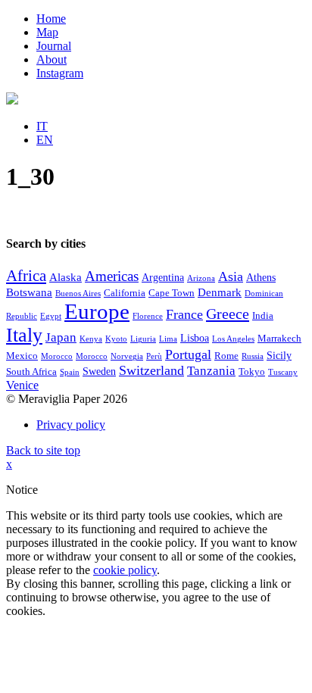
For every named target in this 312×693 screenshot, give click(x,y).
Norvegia (127, 356)
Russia (253, 356)
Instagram (59, 73)
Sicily (279, 355)
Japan (60, 337)
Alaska (65, 277)
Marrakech (279, 338)
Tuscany (283, 372)
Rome (226, 356)
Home (51, 18)
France (184, 314)
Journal (53, 45)
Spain (70, 372)
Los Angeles (233, 339)
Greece (227, 313)
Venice (22, 385)
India (262, 316)
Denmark (220, 292)
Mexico (22, 356)
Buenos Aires (78, 293)
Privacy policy (70, 424)
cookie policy (125, 569)
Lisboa (194, 338)
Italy (24, 335)
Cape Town (171, 293)
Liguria (143, 339)
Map (47, 32)
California (124, 293)
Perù (154, 356)
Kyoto (116, 339)
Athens (261, 277)
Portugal (188, 354)
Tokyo (252, 372)
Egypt (50, 316)
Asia (230, 276)
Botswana (29, 292)
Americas (112, 276)
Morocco (57, 356)
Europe (96, 311)
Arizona (201, 278)
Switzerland (151, 370)
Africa (26, 276)
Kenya (91, 339)
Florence (148, 316)
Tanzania (211, 371)
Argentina (163, 277)
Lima (168, 339)
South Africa (31, 372)
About (51, 59)
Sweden (99, 371)
